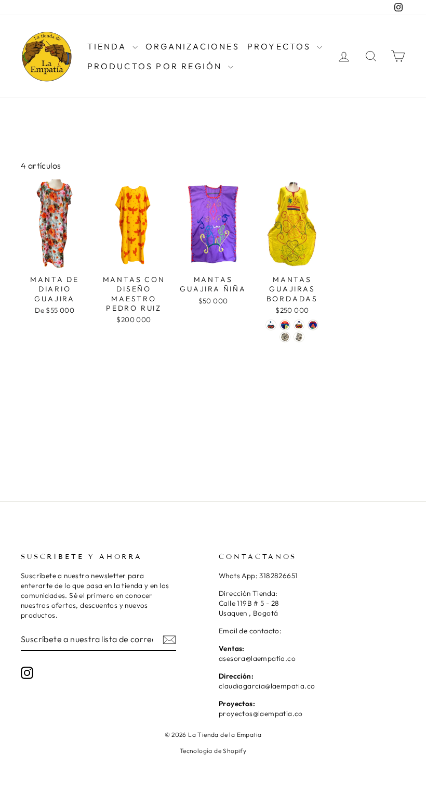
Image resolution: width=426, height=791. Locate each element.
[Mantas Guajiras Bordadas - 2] (285, 325)
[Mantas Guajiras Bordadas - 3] (299, 325)
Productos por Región (156, 66)
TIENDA (108, 46)
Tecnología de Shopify (213, 751)
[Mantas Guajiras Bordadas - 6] (299, 337)
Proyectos (280, 46)
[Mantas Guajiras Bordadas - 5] (285, 337)
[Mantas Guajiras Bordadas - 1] (271, 325)
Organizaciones (192, 46)
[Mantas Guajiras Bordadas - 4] (313, 325)
